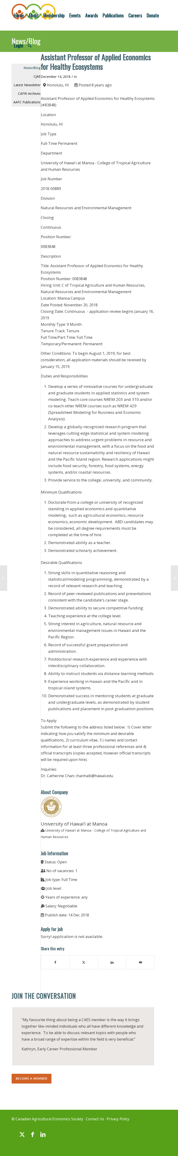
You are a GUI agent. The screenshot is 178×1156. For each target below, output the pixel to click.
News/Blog (32, 68)
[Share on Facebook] (55, 962)
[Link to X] (22, 1136)
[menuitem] (19, 15)
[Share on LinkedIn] (112, 962)
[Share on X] (84, 962)
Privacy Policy (118, 1119)
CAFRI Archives (29, 93)
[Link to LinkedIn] (42, 1136)
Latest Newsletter (27, 85)
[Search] (29, 45)
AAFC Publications (27, 102)
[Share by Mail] (140, 962)
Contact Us (95, 1119)
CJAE (37, 76)
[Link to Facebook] (32, 1136)
